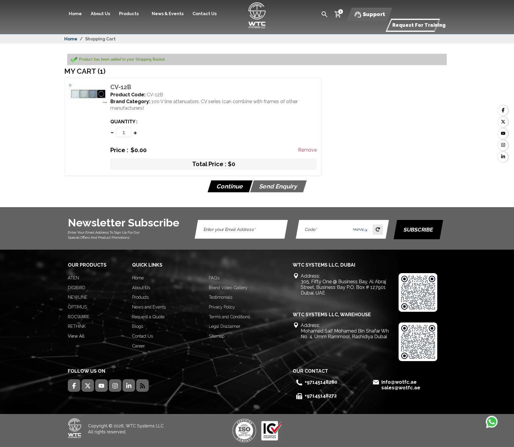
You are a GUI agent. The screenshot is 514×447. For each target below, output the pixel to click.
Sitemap (216, 336)
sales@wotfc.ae (400, 388)
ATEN (73, 277)
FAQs (214, 277)
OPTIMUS (77, 306)
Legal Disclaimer (224, 326)
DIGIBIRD (76, 287)
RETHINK (77, 326)
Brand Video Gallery (228, 287)
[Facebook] (503, 111)
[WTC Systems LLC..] (257, 15)
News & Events (168, 13)
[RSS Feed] (142, 385)
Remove (307, 150)
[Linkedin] (503, 157)
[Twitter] (503, 122)
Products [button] (129, 13)
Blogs (137, 326)
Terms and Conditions (229, 316)
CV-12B (120, 87)
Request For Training (419, 25)
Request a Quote (148, 316)
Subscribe (418, 229)
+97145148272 (321, 396)
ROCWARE (79, 316)
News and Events (149, 306)
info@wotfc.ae (399, 382)
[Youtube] (503, 134)
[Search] (324, 14)
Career (138, 345)
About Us (100, 13)
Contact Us (204, 13)
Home (75, 13)
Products (140, 297)
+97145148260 (321, 382)
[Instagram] (503, 145)
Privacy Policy (222, 306)
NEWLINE (77, 297)
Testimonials (220, 297)
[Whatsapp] (491, 421)
